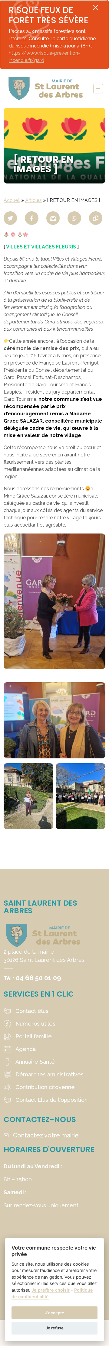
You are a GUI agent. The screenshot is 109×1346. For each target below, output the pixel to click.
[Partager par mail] (53, 218)
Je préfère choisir (50, 1289)
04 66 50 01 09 (38, 978)
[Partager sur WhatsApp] (74, 218)
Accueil (12, 200)
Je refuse (55, 1327)
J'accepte (54, 1312)
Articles (33, 200)
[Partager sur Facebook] (31, 218)
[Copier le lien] (95, 218)
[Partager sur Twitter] (10, 218)
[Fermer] (95, 7)
